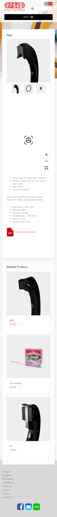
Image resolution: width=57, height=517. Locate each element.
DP (11, 446)
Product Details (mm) (25, 232)
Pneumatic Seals (15, 199)
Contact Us (7, 497)
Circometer (16, 383)
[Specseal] (14, 6)
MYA (12, 320)
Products (6, 471)
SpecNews (7, 475)
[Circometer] (28, 356)
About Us (7, 486)
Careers (6, 489)
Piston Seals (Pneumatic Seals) (27, 196)
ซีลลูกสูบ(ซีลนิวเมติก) (33, 199)
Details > (15, 324)
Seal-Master (8, 479)
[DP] (28, 419)
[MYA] (28, 293)
